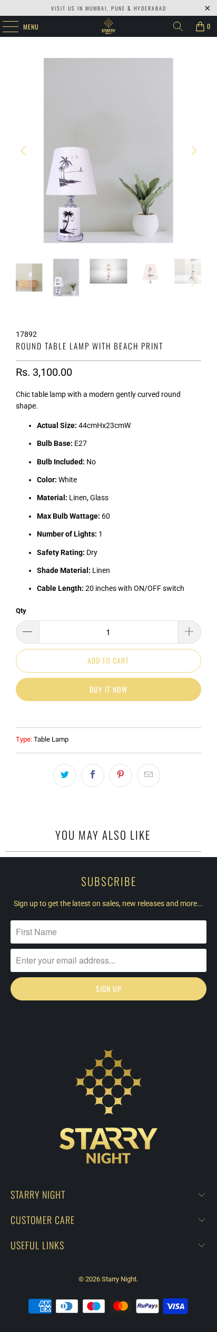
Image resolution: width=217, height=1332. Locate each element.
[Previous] (23, 119)
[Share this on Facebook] (92, 713)
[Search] (178, 26)
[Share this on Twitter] (64, 713)
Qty (21, 549)
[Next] (193, 119)
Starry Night (119, 1217)
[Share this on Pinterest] (120, 713)
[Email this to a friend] (148, 713)
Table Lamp (51, 678)
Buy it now (108, 627)
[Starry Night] (108, 26)
